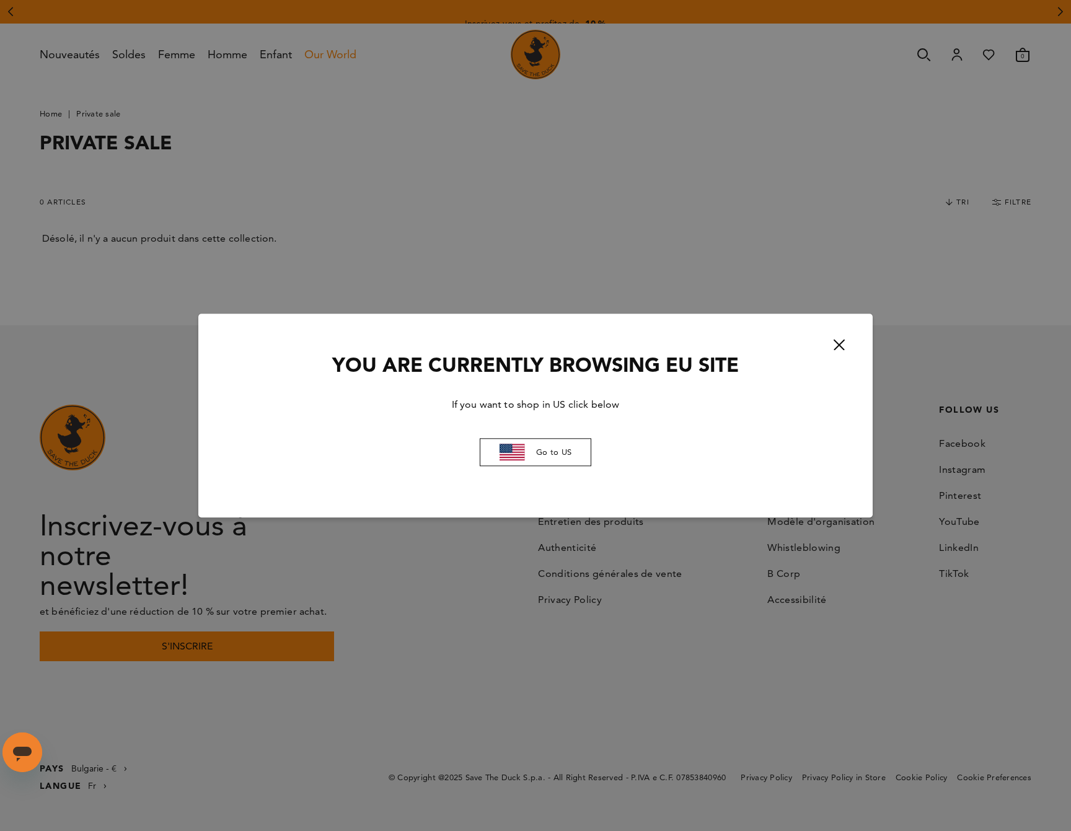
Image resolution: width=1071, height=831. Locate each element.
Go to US (553, 452)
